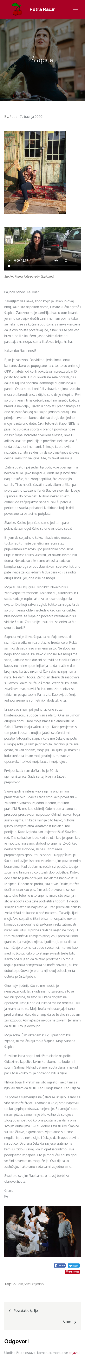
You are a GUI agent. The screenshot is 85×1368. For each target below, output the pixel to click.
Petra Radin (42, 9)
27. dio (18, 1284)
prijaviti (74, 1353)
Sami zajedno (34, 1284)
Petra (13, 116)
